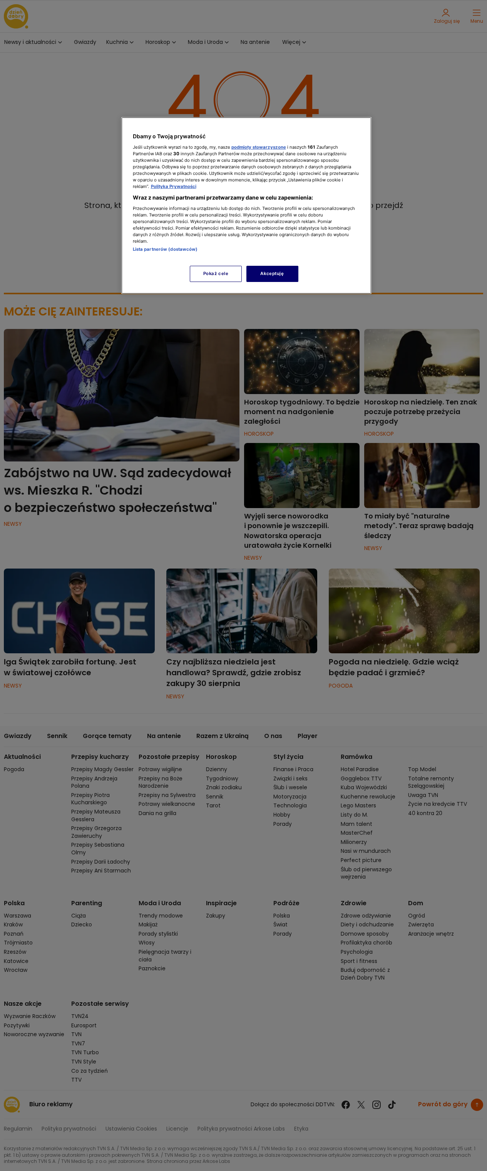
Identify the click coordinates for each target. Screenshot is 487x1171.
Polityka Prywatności (173, 186)
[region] (246, 205)
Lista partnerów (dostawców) (165, 249)
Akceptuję (272, 273)
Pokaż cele (216, 273)
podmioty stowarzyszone (258, 147)
